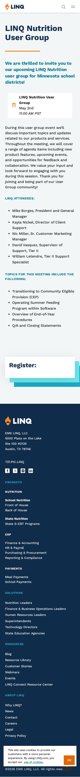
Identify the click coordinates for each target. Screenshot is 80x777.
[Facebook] (7, 471)
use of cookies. (33, 762)
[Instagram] (23, 471)
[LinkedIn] (30, 471)
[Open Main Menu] (73, 6)
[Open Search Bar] (64, 6)
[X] (15, 471)
